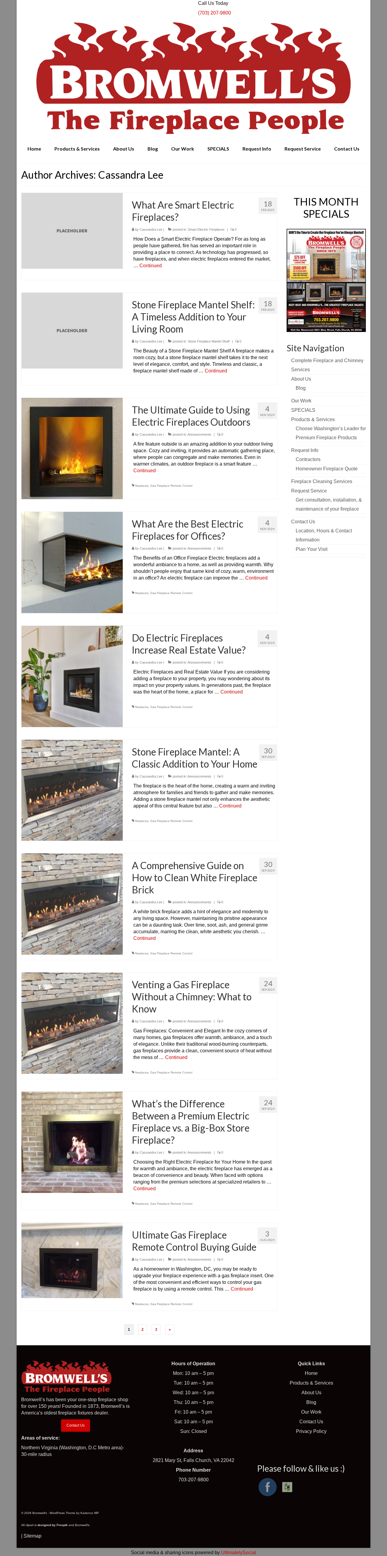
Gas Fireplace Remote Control (171, 485)
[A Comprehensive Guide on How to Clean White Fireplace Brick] (72, 903)
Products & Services (311, 1382)
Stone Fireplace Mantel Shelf (208, 341)
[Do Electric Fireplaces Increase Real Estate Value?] (72, 675)
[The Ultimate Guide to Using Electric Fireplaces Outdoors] (72, 448)
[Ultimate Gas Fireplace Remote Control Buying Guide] (72, 1260)
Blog (311, 1402)
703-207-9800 (193, 1479)
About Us (311, 1392)
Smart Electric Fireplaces (206, 229)
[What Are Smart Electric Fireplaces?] (72, 230)
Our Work (311, 1412)
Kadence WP (89, 1513)
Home (311, 1373)
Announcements (199, 434)
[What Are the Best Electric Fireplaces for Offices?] (72, 562)
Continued (150, 265)
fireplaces (141, 485)
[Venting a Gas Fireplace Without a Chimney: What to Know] (72, 1022)
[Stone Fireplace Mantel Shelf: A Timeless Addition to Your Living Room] (72, 330)
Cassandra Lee (151, 229)
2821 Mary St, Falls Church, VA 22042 (193, 1460)
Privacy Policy (311, 1431)
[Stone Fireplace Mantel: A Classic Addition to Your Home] (72, 789)
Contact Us (76, 1425)
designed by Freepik (52, 1525)
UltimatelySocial (238, 1552)
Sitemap (32, 1535)
